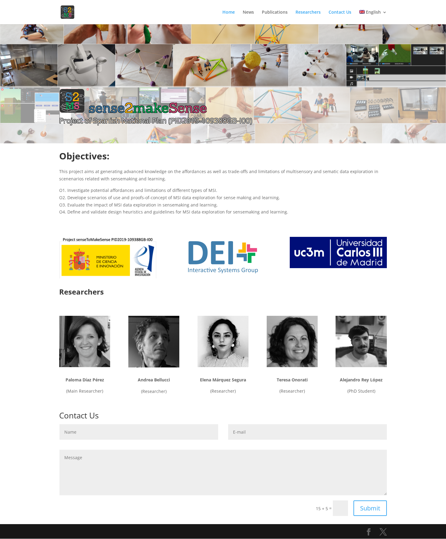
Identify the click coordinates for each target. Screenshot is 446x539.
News (248, 12)
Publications (275, 12)
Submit (370, 508)
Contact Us (340, 12)
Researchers (308, 12)
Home (228, 12)
